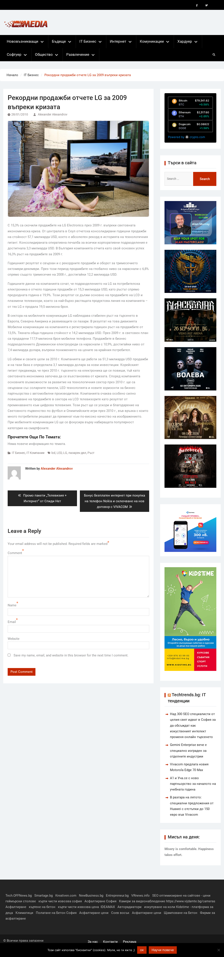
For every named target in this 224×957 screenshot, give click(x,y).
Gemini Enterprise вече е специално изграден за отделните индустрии (188, 750)
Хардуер (184, 41)
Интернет (118, 41)
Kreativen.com (65, 896)
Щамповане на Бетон (180, 913)
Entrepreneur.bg (117, 896)
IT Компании (35, 453)
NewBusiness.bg (91, 896)
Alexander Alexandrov (52, 114)
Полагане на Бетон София (56, 913)
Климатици (24, 913)
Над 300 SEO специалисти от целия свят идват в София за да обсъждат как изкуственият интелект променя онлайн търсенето (193, 725)
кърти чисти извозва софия (60, 901)
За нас (93, 942)
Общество (44, 54)
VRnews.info (140, 896)
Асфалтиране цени (93, 913)
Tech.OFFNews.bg (18, 896)
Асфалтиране (15, 907)
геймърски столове (20, 901)
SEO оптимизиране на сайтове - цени (181, 896)
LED (59, 453)
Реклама (129, 942)
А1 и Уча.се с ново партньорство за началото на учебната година (193, 784)
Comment (15, 553)
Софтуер (14, 54)
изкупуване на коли (159, 907)
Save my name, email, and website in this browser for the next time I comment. (71, 655)
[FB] (196, 5)
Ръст (91, 453)
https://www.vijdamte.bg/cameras (190, 901)
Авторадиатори (129, 907)
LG (65, 453)
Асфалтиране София (100, 901)
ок (142, 950)
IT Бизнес (87, 41)
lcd (53, 453)
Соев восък (120, 913)
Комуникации (152, 41)
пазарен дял (77, 453)
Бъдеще (59, 41)
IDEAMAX (108, 907)
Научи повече (163, 950)
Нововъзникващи (22, 41)
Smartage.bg (43, 896)
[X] (206, 5)
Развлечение (77, 54)
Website (13, 639)
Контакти (110, 942)
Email (12, 622)
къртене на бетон (42, 907)
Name (12, 605)
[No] (218, 950)
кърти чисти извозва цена (78, 907)
